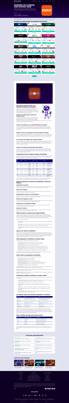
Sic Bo (21, 377)
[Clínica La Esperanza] (43, 395)
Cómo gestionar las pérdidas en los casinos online (33, 380)
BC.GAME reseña (34, 32)
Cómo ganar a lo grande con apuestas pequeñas (33, 377)
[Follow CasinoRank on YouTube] (51, 388)
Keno (21, 376)
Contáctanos (47, 376)
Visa (17, 321)
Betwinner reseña (48, 32)
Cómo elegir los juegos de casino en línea (33, 376)
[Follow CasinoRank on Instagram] (47, 388)
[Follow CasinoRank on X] (49, 388)
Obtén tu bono (21, 31)
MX (14, 388)
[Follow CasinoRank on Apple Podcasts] (54, 388)
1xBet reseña (20, 32)
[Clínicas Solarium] (39, 395)
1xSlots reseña (20, 43)
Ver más (34, 76)
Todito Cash (18, 320)
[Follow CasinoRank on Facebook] (45, 388)
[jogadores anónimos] (35, 395)
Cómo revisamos (47, 377)
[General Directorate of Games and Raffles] (24, 395)
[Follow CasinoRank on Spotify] (52, 388)
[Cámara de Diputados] (30, 395)
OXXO (17, 318)
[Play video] (34, 93)
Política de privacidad (47, 380)
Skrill (17, 324)
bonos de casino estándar (30, 214)
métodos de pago (34, 327)
